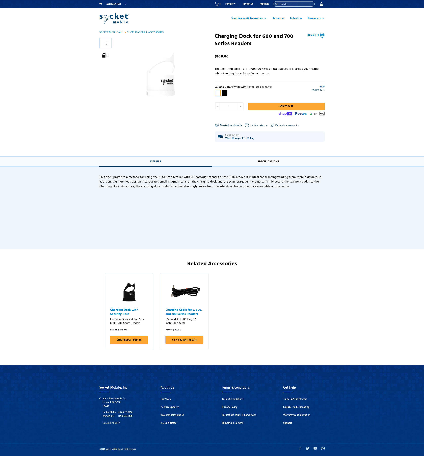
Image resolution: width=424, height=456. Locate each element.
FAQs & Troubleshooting (296, 407)
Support (287, 423)
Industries (296, 18)
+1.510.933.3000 (125, 416)
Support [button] (229, 4)
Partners (264, 4)
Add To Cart (286, 106)
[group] (105, 43)
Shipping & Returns (232, 423)
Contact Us (247, 4)
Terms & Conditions (232, 399)
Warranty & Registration (297, 415)
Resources (278, 18)
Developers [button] (314, 18)
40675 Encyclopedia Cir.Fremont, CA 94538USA (114, 402)
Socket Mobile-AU (110, 32)
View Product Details (129, 339)
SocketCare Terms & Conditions (239, 415)
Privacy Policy (229, 407)
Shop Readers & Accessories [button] (247, 18)
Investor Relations (171, 415)
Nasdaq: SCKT (110, 423)
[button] (276, 4)
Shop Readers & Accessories (145, 32)
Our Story (166, 399)
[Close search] (311, 4)
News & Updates (170, 407)
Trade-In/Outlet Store (295, 399)
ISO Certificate (169, 423)
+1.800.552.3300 (125, 412)
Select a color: (243, 87)
